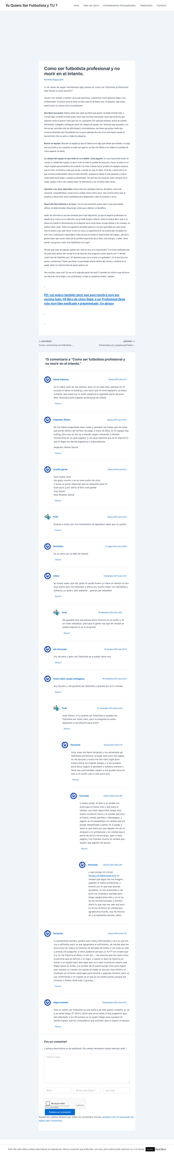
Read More (160, 1149)
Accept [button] (150, 1149)
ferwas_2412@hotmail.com (102, 875)
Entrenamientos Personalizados (119, 5)
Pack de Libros (91, 5)
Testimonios (146, 5)
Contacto (161, 5)
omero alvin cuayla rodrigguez (69, 678)
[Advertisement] (87, 31)
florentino (58, 546)
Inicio (76, 5)
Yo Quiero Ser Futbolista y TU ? (31, 5)
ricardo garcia (60, 469)
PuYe (55, 517)
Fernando (75, 745)
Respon (58, 403)
